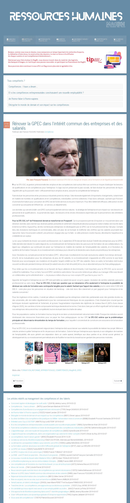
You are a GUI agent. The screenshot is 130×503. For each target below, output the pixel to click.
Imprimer (16, 375)
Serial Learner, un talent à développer (25, 482)
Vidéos (61, 40)
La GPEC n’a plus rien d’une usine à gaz (26, 452)
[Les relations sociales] (29, 359)
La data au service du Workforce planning (27, 440)
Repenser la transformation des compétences (29, 476)
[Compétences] (52, 354)
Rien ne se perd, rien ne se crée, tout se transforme (31, 479)
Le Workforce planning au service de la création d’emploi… (34, 461)
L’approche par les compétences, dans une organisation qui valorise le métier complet (45, 434)
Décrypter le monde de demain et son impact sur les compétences (37, 416)
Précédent (19, 381)
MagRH (11, 40)
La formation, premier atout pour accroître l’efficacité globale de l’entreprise (41, 446)
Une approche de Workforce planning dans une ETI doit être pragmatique (40, 492)
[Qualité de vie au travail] (69, 354)
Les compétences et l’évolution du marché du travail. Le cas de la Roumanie (41, 464)
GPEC (79, 370)
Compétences (49, 132)
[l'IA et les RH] (29, 346)
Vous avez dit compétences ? (22, 498)
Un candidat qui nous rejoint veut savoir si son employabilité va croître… (39, 489)
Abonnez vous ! (80, 40)
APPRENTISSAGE (48, 370)
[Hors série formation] (102, 354)
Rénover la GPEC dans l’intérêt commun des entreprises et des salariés (39, 473)
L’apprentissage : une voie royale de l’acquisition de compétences (37, 431)
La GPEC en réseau (18, 449)
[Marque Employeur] (86, 354)
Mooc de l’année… (18, 467)
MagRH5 (72, 370)
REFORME (36, 370)
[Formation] (39, 359)
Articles (27, 40)
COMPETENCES (62, 370)
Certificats (100, 40)
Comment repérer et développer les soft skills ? (29, 403)
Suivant (117, 381)
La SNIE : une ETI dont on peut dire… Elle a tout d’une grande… (35, 455)
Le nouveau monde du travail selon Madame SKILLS (31, 458)
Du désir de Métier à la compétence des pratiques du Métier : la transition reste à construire (46, 419)
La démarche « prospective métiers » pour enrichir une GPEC (34, 443)
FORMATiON (26, 370)
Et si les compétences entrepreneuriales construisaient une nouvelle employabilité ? (44, 425)
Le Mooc (118, 40)
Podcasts (44, 40)
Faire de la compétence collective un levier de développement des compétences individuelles (47, 428)
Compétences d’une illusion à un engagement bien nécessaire (35, 409)
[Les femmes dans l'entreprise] (39, 346)
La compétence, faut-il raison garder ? (26, 437)
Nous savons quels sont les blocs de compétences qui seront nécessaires (41, 470)
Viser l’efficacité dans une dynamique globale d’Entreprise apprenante (38, 495)
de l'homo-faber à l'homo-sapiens (24, 412)
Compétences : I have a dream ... (24, 406)
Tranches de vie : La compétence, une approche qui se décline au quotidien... (41, 485)
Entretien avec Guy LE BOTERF (23, 422)
